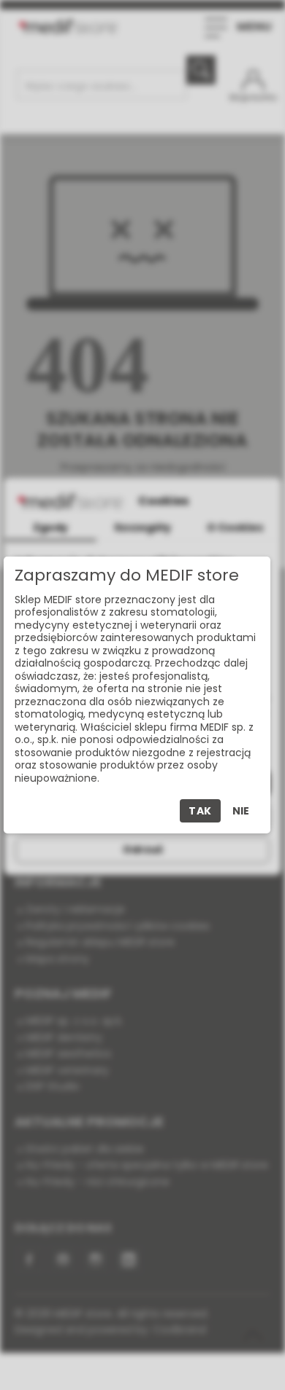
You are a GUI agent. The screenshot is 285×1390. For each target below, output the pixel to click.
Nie (240, 811)
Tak (200, 811)
